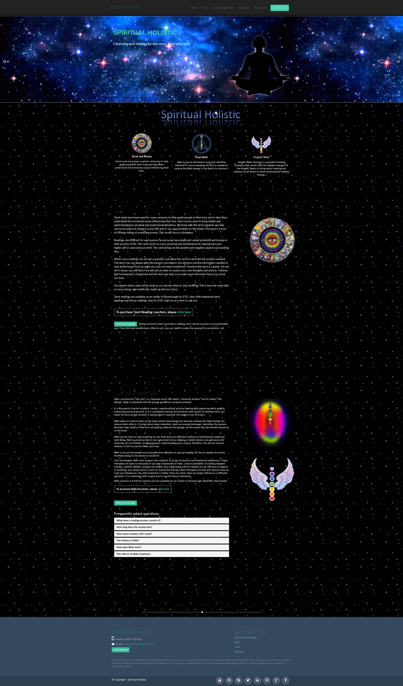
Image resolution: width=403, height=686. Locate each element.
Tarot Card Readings (245, 637)
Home (194, 8)
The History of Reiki (127, 540)
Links (237, 647)
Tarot (204, 8)
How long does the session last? (134, 527)
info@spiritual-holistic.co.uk (139, 644)
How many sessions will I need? (134, 534)
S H (125, 7)
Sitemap (239, 651)
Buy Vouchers (261, 8)
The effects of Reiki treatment (133, 554)
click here (184, 312)
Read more (123, 81)
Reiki (237, 642)
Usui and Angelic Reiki (222, 8)
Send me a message (125, 324)
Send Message (280, 8)
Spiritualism (243, 8)
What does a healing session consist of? (138, 520)
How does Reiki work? (129, 547)
